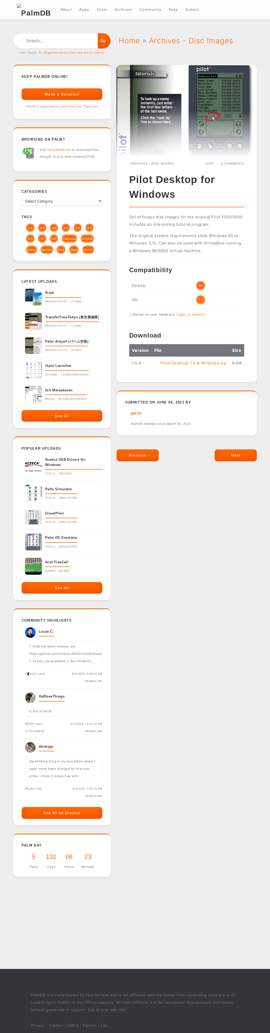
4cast (49, 293)
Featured (69, 238)
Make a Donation (62, 94)
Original (87, 238)
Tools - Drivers (58, 473)
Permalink (93, 681)
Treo (61, 249)
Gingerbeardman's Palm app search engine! (74, 52)
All (201, 286)
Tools (102, 9)
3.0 (54, 227)
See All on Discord (61, 813)
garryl (136, 413)
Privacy (38, 1025)
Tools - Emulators (61, 497)
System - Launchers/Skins (67, 374)
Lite (104, 1025)
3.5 (66, 227)
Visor (74, 249)
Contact (56, 1025)
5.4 (30, 238)
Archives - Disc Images (152, 163)
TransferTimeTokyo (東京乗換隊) (72, 317)
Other (31, 249)
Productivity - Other (63, 301)
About (66, 9)
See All (62, 416)
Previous (137, 455)
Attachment (35, 731)
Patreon (90, 1025)
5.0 (89, 227)
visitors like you (70, 106)
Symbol (47, 249)
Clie (53, 238)
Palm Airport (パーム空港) (66, 341)
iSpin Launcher (58, 366)
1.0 (200, 300)
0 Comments (232, 163)
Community (150, 9)
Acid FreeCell (57, 562)
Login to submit (190, 314)
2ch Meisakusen (59, 390)
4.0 (77, 227)
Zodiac (88, 249)
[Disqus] (187, 545)
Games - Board (57, 570)
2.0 (42, 227)
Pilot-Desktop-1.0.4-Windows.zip (193, 363)
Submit (192, 9)
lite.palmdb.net (59, 150)
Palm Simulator (58, 489)
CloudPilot (54, 513)
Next (235, 455)
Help (173, 9)
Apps (84, 9)
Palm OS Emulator (61, 538)
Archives (123, 9)
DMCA (73, 1025)
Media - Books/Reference (66, 398)
